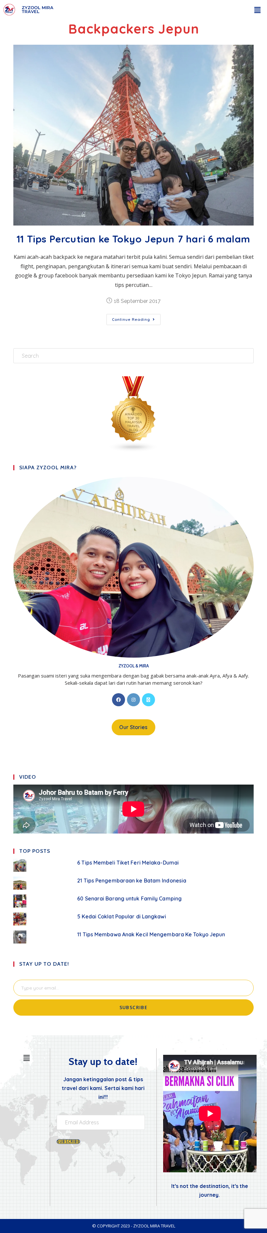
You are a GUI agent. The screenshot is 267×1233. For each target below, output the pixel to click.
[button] (257, 10)
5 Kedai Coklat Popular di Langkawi (121, 916)
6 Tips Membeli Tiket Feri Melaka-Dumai (128, 862)
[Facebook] (118, 699)
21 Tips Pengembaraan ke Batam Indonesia (131, 880)
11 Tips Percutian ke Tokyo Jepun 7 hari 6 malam (133, 239)
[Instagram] (133, 699)
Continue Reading (136, 318)
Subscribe (133, 1007)
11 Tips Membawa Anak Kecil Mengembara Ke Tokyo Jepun (151, 934)
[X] (148, 699)
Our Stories (133, 727)
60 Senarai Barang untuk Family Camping (129, 898)
